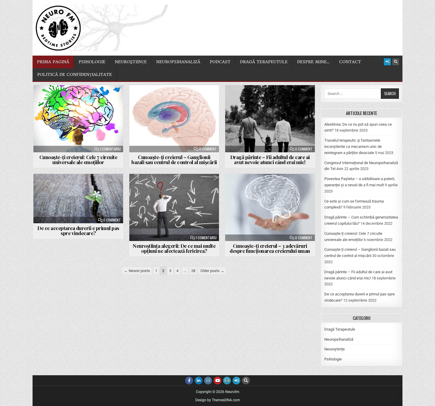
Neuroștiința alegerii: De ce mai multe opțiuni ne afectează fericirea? (174, 248)
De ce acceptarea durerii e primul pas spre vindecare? (78, 230)
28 (193, 270)
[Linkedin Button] (198, 380)
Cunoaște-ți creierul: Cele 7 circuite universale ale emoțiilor (78, 159)
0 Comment (208, 149)
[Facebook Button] (189, 380)
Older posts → (212, 270)
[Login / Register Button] (387, 61)
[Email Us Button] (227, 380)
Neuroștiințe (131, 61)
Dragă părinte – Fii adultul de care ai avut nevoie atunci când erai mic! (270, 159)
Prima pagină (53, 61)
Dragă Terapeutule (339, 329)
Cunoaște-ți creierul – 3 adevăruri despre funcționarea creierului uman (270, 248)
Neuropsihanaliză (178, 61)
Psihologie (92, 61)
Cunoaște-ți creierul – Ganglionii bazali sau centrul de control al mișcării (174, 159)
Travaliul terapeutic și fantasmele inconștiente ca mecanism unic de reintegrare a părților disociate (353, 146)
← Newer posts (137, 270)
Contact (350, 61)
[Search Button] (395, 61)
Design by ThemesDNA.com (217, 400)
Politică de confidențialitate (74, 74)
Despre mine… (313, 61)
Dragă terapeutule (264, 61)
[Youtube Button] (217, 380)
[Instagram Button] (208, 380)
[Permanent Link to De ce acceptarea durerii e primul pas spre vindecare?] (78, 199)
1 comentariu (110, 149)
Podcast (220, 61)
